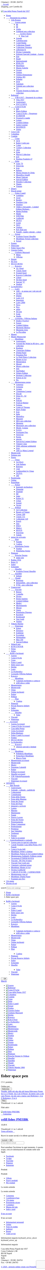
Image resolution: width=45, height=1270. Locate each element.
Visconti (16, 589)
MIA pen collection (23, 421)
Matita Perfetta (22, 211)
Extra (18, 398)
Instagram (10, 1165)
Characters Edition (23, 350)
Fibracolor (15, 246)
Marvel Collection (23, 154)
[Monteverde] (12, 1031)
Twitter (9, 1158)
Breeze (19, 592)
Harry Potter (21, 410)
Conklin (14, 136)
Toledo (19, 535)
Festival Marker (22, 403)
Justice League (22, 125)
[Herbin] (10, 1015)
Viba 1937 (20, 100)
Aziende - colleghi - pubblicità (23, 790)
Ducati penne (16, 191)
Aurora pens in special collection (24, 842)
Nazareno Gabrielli (18, 767)
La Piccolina (21, 332)
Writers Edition (22, 373)
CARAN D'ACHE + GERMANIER (25, 872)
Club (18, 469)
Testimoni (15, 833)
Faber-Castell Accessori (20, 735)
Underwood (15, 587)
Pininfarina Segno (20, 546)
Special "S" (20, 282)
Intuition (19, 205)
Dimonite (19, 489)
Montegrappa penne (21, 382)
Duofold (19, 492)
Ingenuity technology (24, 487)
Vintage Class (21, 444)
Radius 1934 (16, 560)
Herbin (13, 259)
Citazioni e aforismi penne (21, 865)
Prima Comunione (18, 824)
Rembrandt (20, 617)
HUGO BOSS (17, 264)
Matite (18, 214)
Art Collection (21, 510)
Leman (19, 120)
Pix (17, 380)
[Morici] (9, 1033)
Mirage (19, 608)
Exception (20, 635)
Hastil (18, 59)
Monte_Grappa (22, 428)
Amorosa (19, 384)
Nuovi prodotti (12, 1180)
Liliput (18, 277)
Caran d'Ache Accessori (20, 726)
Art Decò (19, 462)
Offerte (9, 1178)
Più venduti (10, 1183)
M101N (19, 530)
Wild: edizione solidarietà (26, 446)
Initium (19, 576)
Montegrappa (16, 685)
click (18, 150)
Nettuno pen (16, 455)
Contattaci (10, 1205)
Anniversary (21, 102)
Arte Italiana (21, 464)
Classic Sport (21, 271)
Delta (15, 161)
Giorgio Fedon (17, 250)
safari (18, 309)
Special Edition (22, 179)
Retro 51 (14, 562)
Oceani (19, 70)
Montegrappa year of (19, 874)
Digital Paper (21, 353)
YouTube (9, 1161)
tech (17, 157)
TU (17, 88)
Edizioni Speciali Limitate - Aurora (30, 54)
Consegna (10, 1196)
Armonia (19, 387)
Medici (19, 603)
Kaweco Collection (23, 275)
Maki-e (19, 528)
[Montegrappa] (12, 1029)
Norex (13, 457)
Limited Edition (22, 122)
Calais (18, 145)
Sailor (13, 564)
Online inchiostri (17, 692)
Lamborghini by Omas (25, 471)
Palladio (19, 79)
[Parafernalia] (11, 1045)
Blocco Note (21, 758)
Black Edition (21, 111)
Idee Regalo (13, 785)
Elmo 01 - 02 (21, 396)
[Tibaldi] (10, 1063)
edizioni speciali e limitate (26, 747)
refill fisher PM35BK (14, 1119)
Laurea (13, 808)
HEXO (19, 220)
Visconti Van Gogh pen (20, 863)
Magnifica (20, 416)
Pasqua (14, 836)
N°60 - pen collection (24, 585)
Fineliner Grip (21, 202)
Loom (18, 223)
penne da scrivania (18, 537)
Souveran (20, 533)
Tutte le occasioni (18, 838)
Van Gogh (20, 619)
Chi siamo (10, 881)
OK (4, 979)
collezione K (21, 50)
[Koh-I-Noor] (12, 1020)
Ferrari (15, 234)
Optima (19, 72)
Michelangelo (21, 605)
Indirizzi (9, 1229)
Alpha (18, 29)
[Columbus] (11, 994)
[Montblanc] (11, 1026)
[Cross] (9, 999)
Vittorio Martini (17, 624)
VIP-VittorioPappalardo (20, 776)
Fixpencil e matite (23, 118)
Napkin (19, 548)
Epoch (18, 521)
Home (8, 15)
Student (19, 284)
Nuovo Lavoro (17, 817)
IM (17, 494)
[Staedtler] (10, 1061)
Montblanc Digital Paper (20, 877)
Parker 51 (20, 498)
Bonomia (19, 580)
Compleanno (16, 795)
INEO (18, 526)
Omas (15, 460)
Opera (18, 610)
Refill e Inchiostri (15, 653)
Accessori (12, 722)
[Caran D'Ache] (12, 990)
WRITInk (20, 216)
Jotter (18, 496)
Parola (18, 437)
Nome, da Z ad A (15, 1094)
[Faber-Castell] (12, 1004)
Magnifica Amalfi (23, 175)
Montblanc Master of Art (20, 867)
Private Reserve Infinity (20, 706)
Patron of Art (21, 378)
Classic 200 (20, 514)
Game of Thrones (23, 407)
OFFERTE (10, 783)
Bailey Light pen (22, 143)
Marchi (4, 981)
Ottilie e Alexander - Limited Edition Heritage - (27, 208)
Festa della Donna (18, 797)
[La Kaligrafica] (12, 1022)
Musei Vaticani (22, 177)
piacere (19, 439)
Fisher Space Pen (18, 248)
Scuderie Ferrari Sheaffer (26, 236)
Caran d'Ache (18, 107)
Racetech (19, 615)
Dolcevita (20, 166)
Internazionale (21, 61)
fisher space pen (17, 665)
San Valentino (16, 831)
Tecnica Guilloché (18, 870)
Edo (17, 56)
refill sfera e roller (23, 683)
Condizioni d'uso (12, 1198)
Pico (18, 307)
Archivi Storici (24, 34)
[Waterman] (11, 1070)
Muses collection (22, 366)
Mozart (19, 364)
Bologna (19, 466)
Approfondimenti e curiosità (19, 840)
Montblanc (17, 339)
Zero (18, 448)
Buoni (8, 1231)
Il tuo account (6, 1214)
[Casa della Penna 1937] (16, 992)
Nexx (18, 305)
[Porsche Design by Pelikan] (17, 1056)
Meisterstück (21, 362)
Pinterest (9, 1163)
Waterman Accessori (19, 781)
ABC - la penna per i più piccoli (28, 291)
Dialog (18, 296)
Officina (19, 257)
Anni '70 (19, 163)
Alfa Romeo (16, 20)
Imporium (20, 300)
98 (17, 27)
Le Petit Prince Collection (26, 357)
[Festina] (10, 1008)
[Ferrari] (9, 1006)
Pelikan (16, 507)
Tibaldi (15, 578)
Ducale (19, 394)
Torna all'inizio (8, 1131)
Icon (18, 168)
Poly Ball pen (21, 230)
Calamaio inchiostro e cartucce (28, 681)
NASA (19, 430)
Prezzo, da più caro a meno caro (18, 1096)
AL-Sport (20, 268)
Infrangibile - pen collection (27, 583)
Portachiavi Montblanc (25, 756)
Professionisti (16, 826)
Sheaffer (16, 569)
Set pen (19, 312)
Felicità (19, 400)
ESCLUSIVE (21, 104)
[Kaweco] (10, 1017)
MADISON (21, 127)
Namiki (19, 542)
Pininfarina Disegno (24, 612)
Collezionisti (16, 792)
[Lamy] (9, 1024)
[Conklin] (10, 997)
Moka (18, 255)
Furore (18, 323)
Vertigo (19, 621)
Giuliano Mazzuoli (20, 252)
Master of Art (21, 359)
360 (17, 476)
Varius (18, 129)
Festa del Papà (16, 804)
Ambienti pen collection (25, 31)
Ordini (8, 1224)
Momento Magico (23, 328)
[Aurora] (10, 985)
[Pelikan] (10, 1049)
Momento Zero (22, 330)
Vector (18, 505)
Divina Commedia (23, 52)
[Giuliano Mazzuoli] (14, 1013)
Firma (13, 649)
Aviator (19, 389)
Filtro (4, 1101)
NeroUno (20, 435)
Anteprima (6, 1114)
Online (13, 480)
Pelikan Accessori (18, 772)
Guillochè (20, 218)
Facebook (10, 1156)
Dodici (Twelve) (22, 321)
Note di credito (12, 1227)
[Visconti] (10, 1065)
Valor (18, 715)
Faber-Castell (18, 193)
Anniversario (16, 788)
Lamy (15, 289)
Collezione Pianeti (23, 45)
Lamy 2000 (20, 302)
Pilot (15, 539)
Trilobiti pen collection (25, 86)
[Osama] (10, 1042)
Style (18, 81)
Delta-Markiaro (17, 733)
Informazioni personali (15, 1222)
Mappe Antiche (22, 68)
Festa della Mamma (18, 799)
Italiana (19, 170)
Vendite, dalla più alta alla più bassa (15, 1091)
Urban (18, 501)
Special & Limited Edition (26, 441)
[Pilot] (9, 1051)
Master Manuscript (18, 337)
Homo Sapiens (22, 599)
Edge (18, 152)
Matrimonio (15, 813)
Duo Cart (24, 36)
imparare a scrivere (18, 806)
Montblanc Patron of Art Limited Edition (27, 854)
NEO (18, 225)
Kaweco (16, 266)
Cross (15, 138)
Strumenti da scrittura (16, 18)
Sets (17, 369)
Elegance (19, 630)
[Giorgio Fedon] (13, 1010)
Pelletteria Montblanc (24, 754)
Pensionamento (17, 822)
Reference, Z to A (10, 1098)
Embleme (20, 633)
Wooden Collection (23, 182)
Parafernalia (15, 478)
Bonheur (19, 348)
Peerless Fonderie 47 (24, 159)
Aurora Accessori (18, 724)
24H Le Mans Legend (25, 451)
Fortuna (19, 405)
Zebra (13, 651)
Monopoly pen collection (26, 425)
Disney (14, 189)
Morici (13, 765)
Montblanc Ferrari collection (27, 239)
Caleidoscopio (21, 40)
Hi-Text (14, 261)
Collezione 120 (22, 519)
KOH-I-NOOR (17, 646)
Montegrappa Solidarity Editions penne (26, 856)
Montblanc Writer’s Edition (21, 851)
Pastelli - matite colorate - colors (28, 232)
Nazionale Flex (22, 432)
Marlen (14, 334)
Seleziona (6, 1089)
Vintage (19, 186)
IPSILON (20, 63)
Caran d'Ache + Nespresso (26, 113)
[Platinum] (10, 1054)
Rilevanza (34, 1091)
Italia (18, 414)
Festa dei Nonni (17, 801)
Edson (18, 628)
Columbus (15, 134)
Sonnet (19, 503)
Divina (18, 596)
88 (17, 25)
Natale (13, 815)
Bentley (19, 200)
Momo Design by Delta (25, 173)
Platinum (14, 553)
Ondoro (19, 227)
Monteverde (15, 453)
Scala (18, 314)
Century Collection (23, 148)
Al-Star (19, 293)
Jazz (17, 523)
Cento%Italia (21, 43)
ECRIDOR (20, 116)
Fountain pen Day (18, 879)
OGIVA (19, 473)
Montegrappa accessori (20, 760)
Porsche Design (19, 555)
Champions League (23, 391)
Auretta (19, 38)
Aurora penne (18, 22)
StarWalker (20, 371)
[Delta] (9, 1001)
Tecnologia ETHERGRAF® (22, 858)
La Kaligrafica (16, 287)
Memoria (19, 423)
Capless (19, 544)
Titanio (19, 184)
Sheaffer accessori (18, 774)
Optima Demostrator (24, 75)
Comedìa (19, 594)
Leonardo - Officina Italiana (24, 318)
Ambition (20, 195)
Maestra (14, 810)
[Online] (9, 1040)
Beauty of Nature (23, 512)
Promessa (14, 829)
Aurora (14, 656)
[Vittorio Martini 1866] (15, 1067)
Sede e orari (10, 1209)
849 (17, 109)
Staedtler (16, 574)
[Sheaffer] (10, 1058)
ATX (18, 141)
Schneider (15, 567)
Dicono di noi (11, 883)
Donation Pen (21, 355)
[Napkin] (10, 1035)
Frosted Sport (21, 273)
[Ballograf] (10, 988)
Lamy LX (20, 298)
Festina (14, 243)
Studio (18, 316)
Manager (19, 419)
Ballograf (14, 95)
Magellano (20, 66)
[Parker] (9, 1047)
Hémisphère (21, 637)
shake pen (20, 558)
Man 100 (19, 640)
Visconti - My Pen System (21, 861)
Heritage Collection (23, 375)
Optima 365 (20, 77)
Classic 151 (20, 517)
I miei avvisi (11, 1234)
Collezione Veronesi (24, 47)
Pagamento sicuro (13, 1202)
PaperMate (15, 482)
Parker (15, 485)
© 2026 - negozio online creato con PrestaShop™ (20, 1267)
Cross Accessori (17, 731)
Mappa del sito (12, 1207)
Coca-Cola (15, 132)
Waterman (17, 626)
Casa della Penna (17, 728)
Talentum (19, 84)
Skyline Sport (21, 280)
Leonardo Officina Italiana (21, 674)
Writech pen (15, 644)
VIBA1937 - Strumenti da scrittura (26, 97)
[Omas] (9, 1038)
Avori (18, 198)
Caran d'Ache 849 (18, 849)
